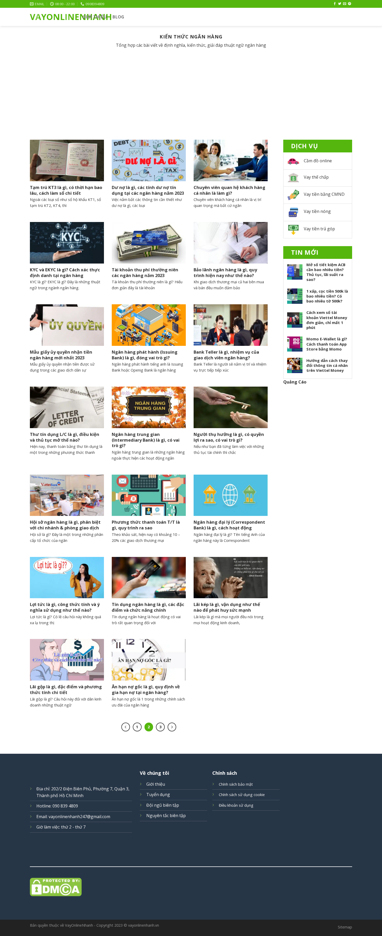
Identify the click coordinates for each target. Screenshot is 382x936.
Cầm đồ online (318, 161)
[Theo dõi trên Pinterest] (349, 4)
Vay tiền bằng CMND (324, 194)
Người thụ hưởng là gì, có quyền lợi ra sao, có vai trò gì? (229, 437)
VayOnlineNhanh (52, 17)
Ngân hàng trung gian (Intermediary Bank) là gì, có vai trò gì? (146, 440)
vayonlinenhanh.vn (143, 925)
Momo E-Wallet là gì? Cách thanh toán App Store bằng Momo (326, 343)
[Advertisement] (191, 100)
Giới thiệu (155, 784)
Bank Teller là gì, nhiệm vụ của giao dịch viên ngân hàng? (226, 354)
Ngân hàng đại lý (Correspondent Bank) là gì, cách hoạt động (229, 524)
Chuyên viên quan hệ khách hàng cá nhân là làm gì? (229, 190)
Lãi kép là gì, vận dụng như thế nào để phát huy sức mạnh (227, 607)
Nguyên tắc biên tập (166, 815)
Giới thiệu (95, 17)
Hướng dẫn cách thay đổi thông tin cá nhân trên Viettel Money (327, 365)
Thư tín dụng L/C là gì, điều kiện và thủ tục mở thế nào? (64, 437)
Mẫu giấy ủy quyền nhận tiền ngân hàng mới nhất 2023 (61, 354)
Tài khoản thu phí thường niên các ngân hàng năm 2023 (145, 272)
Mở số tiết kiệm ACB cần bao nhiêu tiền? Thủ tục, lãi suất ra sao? (325, 272)
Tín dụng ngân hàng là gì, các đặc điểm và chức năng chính (148, 607)
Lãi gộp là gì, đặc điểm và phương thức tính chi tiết (66, 689)
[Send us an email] (344, 4)
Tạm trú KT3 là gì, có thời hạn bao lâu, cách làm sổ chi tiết (66, 190)
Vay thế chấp (316, 177)
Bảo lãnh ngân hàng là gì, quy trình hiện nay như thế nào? (225, 272)
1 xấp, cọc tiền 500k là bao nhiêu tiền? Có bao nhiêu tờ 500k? (327, 296)
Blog (118, 17)
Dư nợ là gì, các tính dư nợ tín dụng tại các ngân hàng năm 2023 (148, 190)
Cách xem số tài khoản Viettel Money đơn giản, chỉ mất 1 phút (326, 320)
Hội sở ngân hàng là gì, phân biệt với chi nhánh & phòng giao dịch (65, 524)
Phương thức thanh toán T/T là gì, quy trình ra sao (146, 524)
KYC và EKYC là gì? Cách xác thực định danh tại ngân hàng (65, 272)
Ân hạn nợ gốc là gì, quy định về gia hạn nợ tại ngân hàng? (146, 689)
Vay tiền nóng (317, 211)
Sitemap (345, 927)
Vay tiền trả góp (319, 229)
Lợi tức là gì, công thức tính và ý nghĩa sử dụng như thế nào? (65, 607)
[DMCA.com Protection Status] (191, 887)
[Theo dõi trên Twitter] (339, 4)
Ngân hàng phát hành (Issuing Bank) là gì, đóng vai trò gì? (144, 354)
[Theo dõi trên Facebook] (334, 4)
